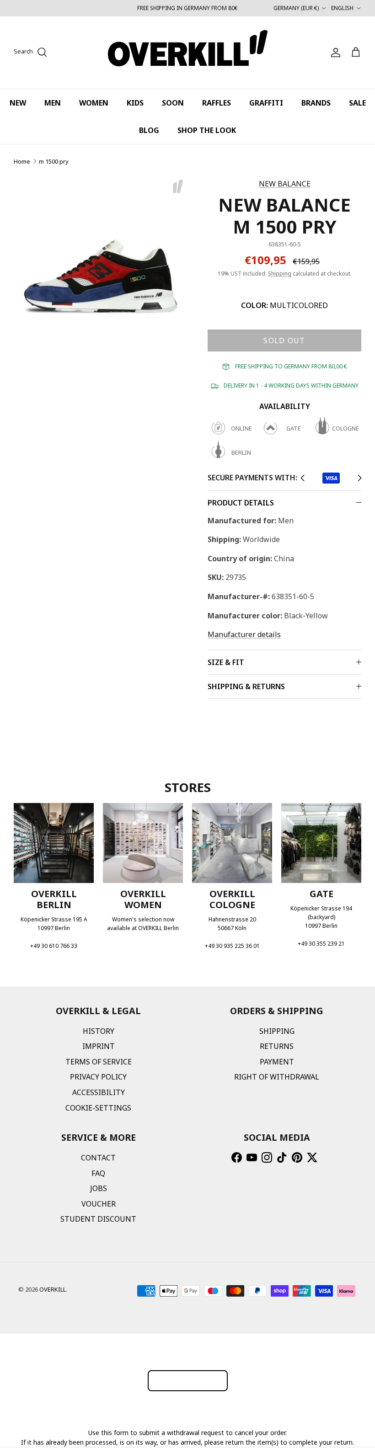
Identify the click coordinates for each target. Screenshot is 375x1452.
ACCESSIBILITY (98, 1092)
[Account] (334, 52)
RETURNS (277, 1046)
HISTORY (98, 1031)
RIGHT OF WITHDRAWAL (276, 1077)
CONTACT (98, 1158)
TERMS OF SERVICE (98, 1062)
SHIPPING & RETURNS (246, 686)
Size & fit (226, 662)
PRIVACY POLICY (98, 1077)
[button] (302, 478)
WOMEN (93, 103)
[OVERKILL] (187, 52)
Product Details (241, 503)
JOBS (98, 1188)
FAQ (98, 1173)
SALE (357, 103)
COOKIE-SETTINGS (98, 1108)
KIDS (135, 103)
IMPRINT (98, 1046)
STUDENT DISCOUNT (98, 1219)
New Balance (285, 184)
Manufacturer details (244, 634)
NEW (18, 103)
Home (22, 161)
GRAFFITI (266, 103)
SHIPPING (277, 1031)
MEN (52, 103)
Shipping (279, 273)
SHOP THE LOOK (206, 130)
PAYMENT (277, 1062)
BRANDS (316, 103)
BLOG (149, 130)
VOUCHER (98, 1204)
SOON (173, 103)
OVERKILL (52, 1289)
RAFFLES (216, 103)
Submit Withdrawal (188, 1380)
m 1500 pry (54, 161)
